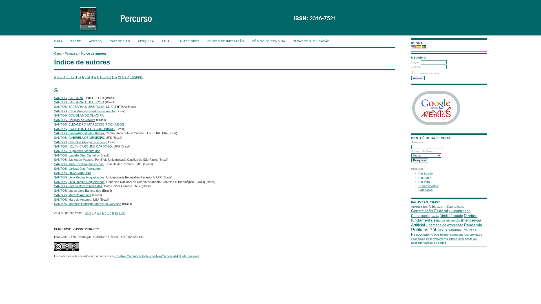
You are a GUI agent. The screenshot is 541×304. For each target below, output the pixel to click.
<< (86, 212)
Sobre (75, 41)
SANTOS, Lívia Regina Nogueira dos (79, 177)
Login (415, 62)
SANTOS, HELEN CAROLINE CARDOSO (83, 146)
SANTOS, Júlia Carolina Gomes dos (79, 164)
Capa (58, 41)
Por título (424, 181)
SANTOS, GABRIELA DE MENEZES (79, 137)
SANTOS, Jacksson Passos (73, 159)
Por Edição (425, 173)
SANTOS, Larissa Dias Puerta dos (77, 168)
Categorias (425, 189)
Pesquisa (146, 41)
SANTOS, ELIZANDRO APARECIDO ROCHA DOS (89, 124)
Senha (415, 66)
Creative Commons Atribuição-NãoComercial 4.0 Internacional (156, 256)
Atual (167, 41)
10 (116, 212)
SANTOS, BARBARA (68, 98)
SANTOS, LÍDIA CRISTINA (72, 173)
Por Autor (424, 177)
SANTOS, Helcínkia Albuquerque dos (79, 142)
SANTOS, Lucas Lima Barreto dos (77, 190)
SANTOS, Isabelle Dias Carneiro (76, 155)
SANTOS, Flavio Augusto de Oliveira (79, 133)
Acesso (95, 41)
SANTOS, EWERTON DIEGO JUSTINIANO (84, 129)
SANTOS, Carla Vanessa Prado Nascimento (84, 111)
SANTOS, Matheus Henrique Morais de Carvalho (87, 203)
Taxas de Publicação (311, 41)
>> (123, 212)
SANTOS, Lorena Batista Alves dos (78, 186)
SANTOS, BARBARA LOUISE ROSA (79, 102)
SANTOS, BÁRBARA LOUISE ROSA (79, 106)
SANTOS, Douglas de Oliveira (74, 120)
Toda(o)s (136, 77)
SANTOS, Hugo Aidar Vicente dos (77, 151)
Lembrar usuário (428, 73)
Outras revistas (428, 185)
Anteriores (189, 41)
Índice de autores (94, 53)
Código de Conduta (268, 41)
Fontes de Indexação (225, 41)
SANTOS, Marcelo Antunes (72, 195)
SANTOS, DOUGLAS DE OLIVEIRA (79, 115)
